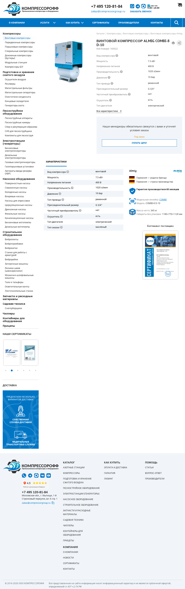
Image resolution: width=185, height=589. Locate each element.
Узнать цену (139, 143)
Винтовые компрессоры (17, 38)
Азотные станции (74, 467)
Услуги (44, 22)
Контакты (157, 22)
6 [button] (35, 370)
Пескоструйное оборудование (13, 112)
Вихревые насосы (14, 196)
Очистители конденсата (18, 96)
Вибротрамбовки (14, 243)
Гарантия (109, 473)
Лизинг (108, 478)
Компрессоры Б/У (14, 66)
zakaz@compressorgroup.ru (108, 11)
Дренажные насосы (15, 209)
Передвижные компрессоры (20, 42)
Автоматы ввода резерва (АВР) (18, 172)
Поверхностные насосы (17, 183)
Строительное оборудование (12, 233)
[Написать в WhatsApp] (24, 475)
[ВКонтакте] (42, 475)
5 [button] (29, 370)
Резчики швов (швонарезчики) (13, 270)
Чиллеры (9, 314)
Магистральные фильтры (18, 88)
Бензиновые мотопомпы (18, 222)
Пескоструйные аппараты (18, 118)
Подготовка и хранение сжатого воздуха (18, 73)
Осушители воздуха (15, 79)
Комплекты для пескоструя (19, 135)
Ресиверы (10, 83)
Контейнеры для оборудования (14, 319)
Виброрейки (11, 259)
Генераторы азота (14, 105)
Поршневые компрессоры (19, 46)
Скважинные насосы (16, 187)
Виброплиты (11, 239)
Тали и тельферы (14, 282)
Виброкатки (11, 248)
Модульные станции (16, 62)
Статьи (149, 467)
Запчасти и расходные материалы (18, 297)
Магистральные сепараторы (20, 92)
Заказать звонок (141, 11)
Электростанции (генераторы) (14, 142)
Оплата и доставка (115, 467)
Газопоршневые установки (19, 166)
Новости (68, 557)
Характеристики (56, 161)
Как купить (73, 22)
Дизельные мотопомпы (17, 226)
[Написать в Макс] (36, 475)
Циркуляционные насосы (18, 205)
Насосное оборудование (19, 179)
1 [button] (5, 370)
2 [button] (12, 370)
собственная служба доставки (21, 421)
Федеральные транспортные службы (20, 443)
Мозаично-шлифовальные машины (19, 277)
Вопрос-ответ (153, 473)
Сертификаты (100, 22)
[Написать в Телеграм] (30, 475)
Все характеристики (107, 111)
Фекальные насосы (15, 213)
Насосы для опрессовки (17, 200)
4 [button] (23, 370)
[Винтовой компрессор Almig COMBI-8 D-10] (68, 61)
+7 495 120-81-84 (106, 6)
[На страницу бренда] (177, 171)
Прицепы (9, 326)
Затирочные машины (16, 263)
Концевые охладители (17, 101)
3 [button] (17, 370)
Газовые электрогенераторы (20, 162)
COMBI (163, 199)
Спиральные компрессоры (19, 51)
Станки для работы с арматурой (16, 254)
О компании (17, 22)
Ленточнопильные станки (19, 291)
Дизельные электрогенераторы (15, 157)
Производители (128, 22)
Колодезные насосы (15, 192)
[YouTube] (48, 475)
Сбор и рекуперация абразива (21, 126)
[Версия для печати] (173, 43)
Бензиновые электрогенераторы (15, 150)
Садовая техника (14, 304)
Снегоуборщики (13, 308)
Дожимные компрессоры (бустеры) (18, 57)
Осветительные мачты (17, 286)
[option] (12, 352)
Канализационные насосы (19, 218)
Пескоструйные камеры (17, 122)
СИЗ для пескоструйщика (18, 131)
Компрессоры (12, 34)
